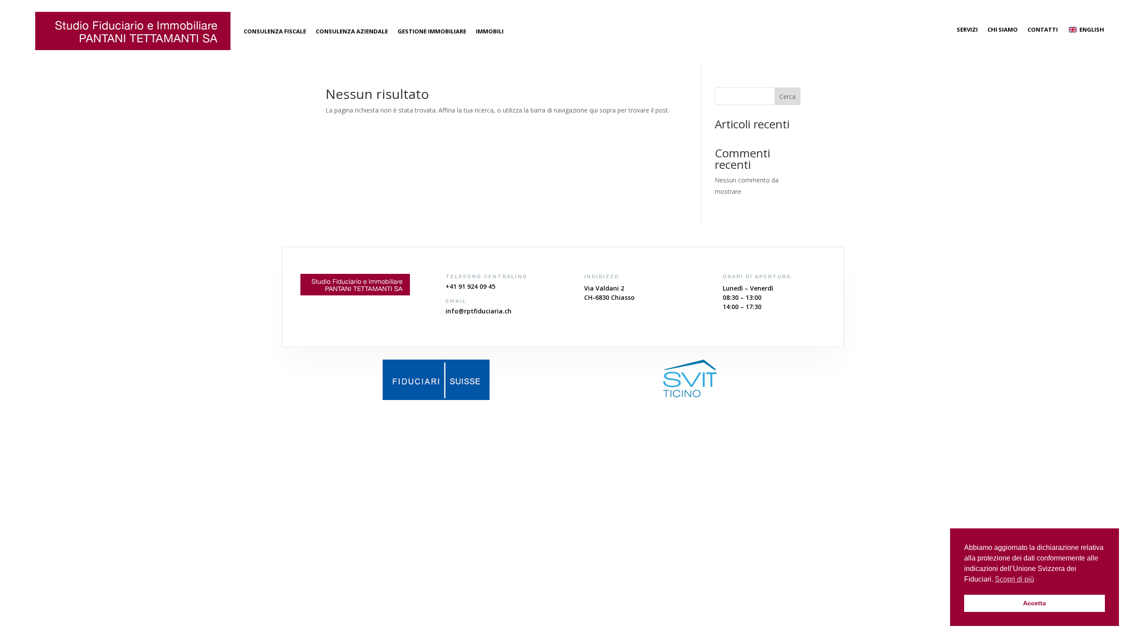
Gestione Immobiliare (432, 31)
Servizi (967, 29)
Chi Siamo (1002, 29)
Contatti (1042, 29)
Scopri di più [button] (1014, 579)
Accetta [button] (1034, 603)
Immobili (490, 31)
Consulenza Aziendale (352, 31)
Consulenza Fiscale (275, 31)
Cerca (787, 96)
